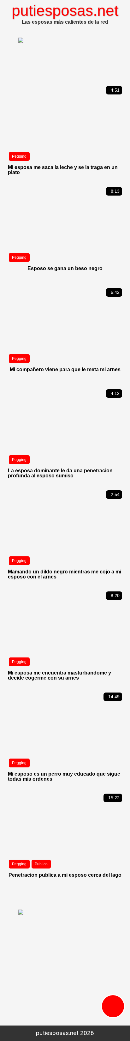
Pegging (19, 156)
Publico (41, 864)
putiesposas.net (65, 10)
